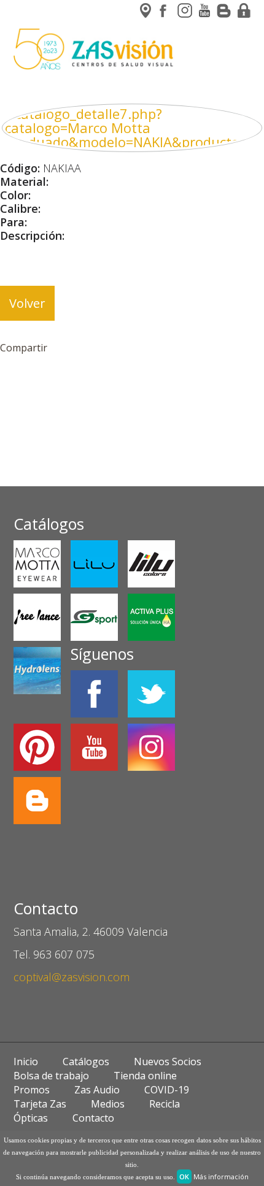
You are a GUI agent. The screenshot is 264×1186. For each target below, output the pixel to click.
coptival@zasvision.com (72, 977)
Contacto (93, 1118)
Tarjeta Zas (40, 1104)
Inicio (26, 1061)
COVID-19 (166, 1089)
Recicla (164, 1104)
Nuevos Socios (167, 1061)
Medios (108, 1104)
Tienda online (145, 1075)
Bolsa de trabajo (51, 1075)
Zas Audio (97, 1089)
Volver (27, 303)
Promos (32, 1089)
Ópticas (31, 1118)
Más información (221, 1176)
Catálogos (86, 1061)
